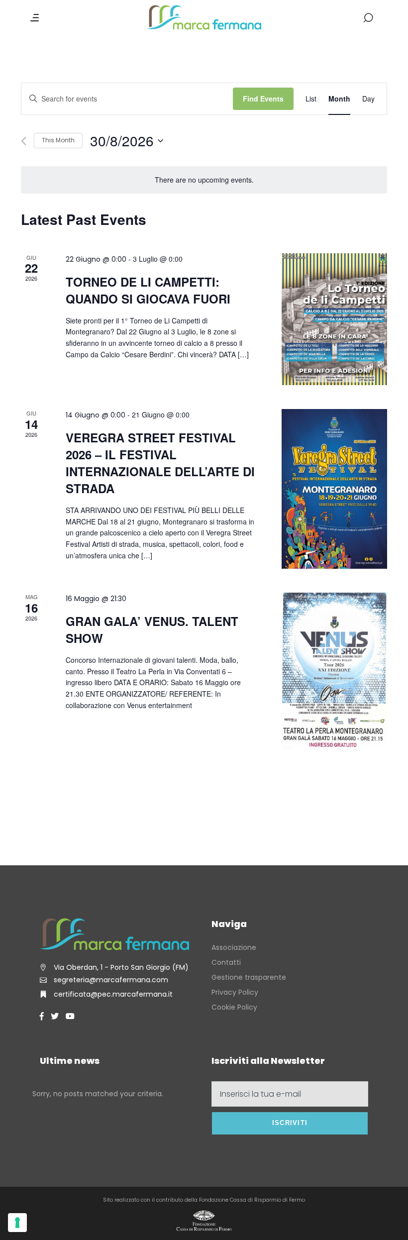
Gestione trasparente (248, 977)
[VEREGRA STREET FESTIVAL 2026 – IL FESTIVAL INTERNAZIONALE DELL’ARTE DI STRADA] (334, 489)
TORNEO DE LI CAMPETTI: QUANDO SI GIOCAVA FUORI (148, 290)
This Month (58, 140)
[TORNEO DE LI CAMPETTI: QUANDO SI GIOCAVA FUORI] (334, 319)
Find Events (263, 98)
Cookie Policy (234, 1007)
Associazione (233, 947)
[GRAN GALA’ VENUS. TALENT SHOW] (334, 673)
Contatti (226, 962)
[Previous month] (23, 141)
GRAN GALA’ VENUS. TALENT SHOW (152, 629)
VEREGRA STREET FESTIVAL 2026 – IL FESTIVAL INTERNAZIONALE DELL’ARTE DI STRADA (160, 463)
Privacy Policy (234, 992)
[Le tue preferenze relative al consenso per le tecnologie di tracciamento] (17, 1222)
